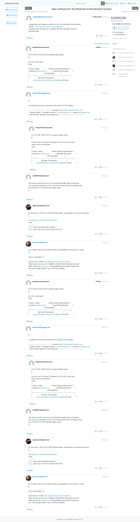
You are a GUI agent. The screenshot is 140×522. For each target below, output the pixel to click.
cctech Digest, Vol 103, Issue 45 (36, 11)
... (29, 57)
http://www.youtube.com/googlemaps (49, 26)
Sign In (124, 3)
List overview (12, 9)
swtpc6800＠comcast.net (42, 17)
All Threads (12, 15)
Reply (31, 38)
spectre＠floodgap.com (41, 93)
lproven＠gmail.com (40, 242)
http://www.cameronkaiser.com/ (71, 110)
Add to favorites (120, 38)
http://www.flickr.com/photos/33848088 (48, 80)
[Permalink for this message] (108, 35)
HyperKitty (69, 519)
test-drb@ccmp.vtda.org (121, 24)
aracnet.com (41, 71)
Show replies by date (101, 43)
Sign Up (133, 3)
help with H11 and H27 (130, 11)
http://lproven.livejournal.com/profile (57, 262)
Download (12, 23)
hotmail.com (44, 266)
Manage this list (112, 3)
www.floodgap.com (64, 112)
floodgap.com (85, 112)
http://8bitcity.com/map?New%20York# (42, 220)
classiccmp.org (11, 3)
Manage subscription (121, 28)
